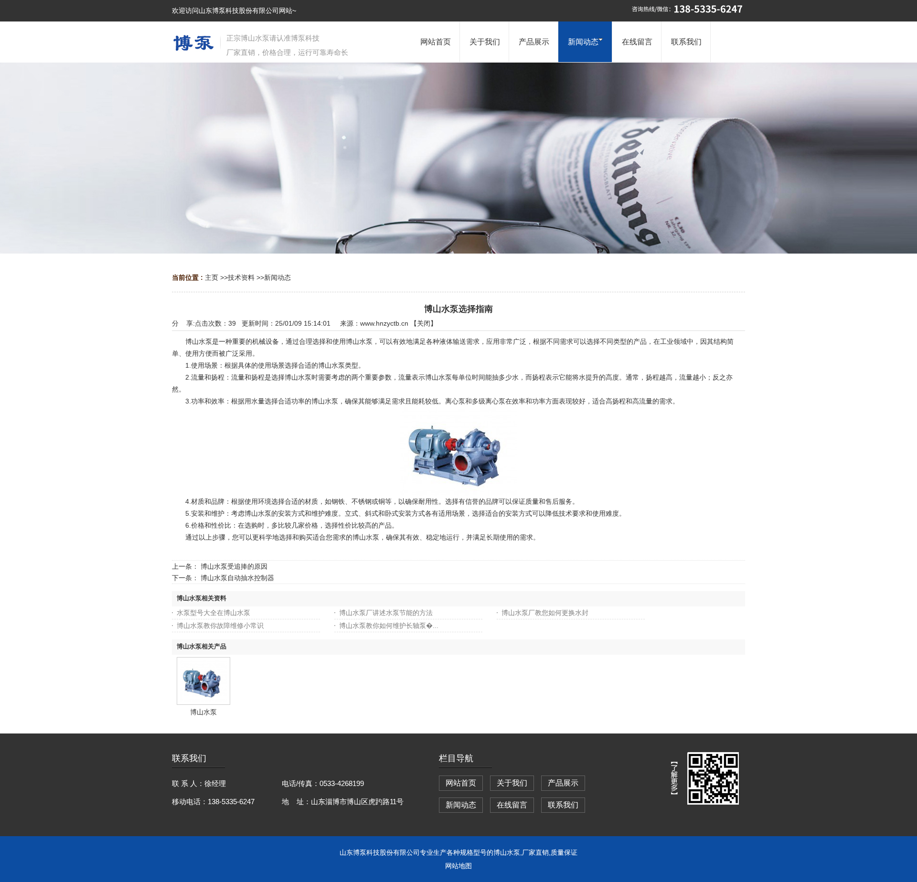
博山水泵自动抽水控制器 (237, 578)
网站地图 (458, 866)
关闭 (423, 323)
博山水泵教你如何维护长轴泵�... (388, 625)
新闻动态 (277, 277)
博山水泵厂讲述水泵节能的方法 (386, 612)
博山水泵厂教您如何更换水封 (544, 612)
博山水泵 (203, 712)
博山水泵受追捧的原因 (234, 566)
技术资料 (241, 277)
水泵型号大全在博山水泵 (213, 612)
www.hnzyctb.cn (384, 323)
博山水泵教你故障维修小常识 (220, 625)
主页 (211, 277)
